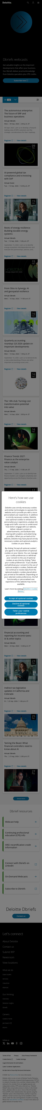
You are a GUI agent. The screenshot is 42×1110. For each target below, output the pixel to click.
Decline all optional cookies (21, 604)
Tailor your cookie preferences (21, 612)
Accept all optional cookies (21, 598)
